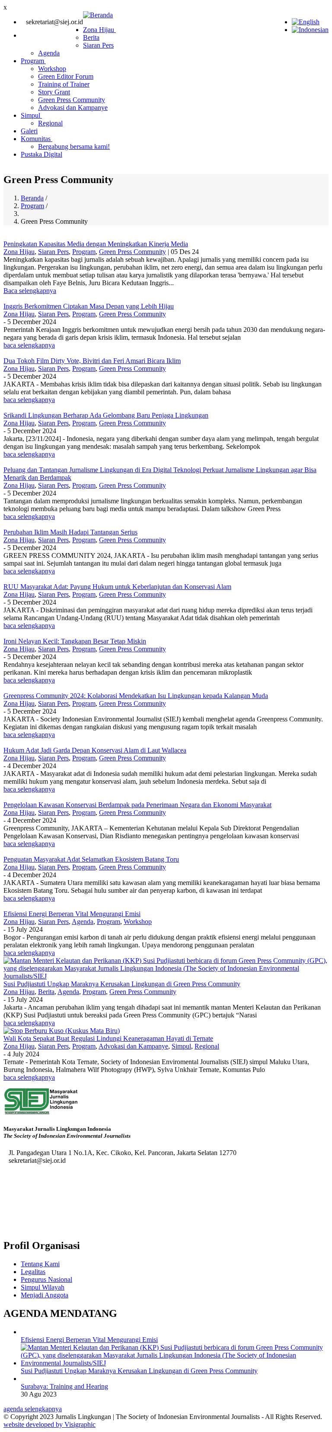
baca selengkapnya (29, 345)
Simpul (31, 115)
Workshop (52, 68)
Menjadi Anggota (44, 1295)
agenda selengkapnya (32, 1409)
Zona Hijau (99, 29)
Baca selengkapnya (29, 290)
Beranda (32, 198)
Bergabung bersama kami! (74, 146)
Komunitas (36, 138)
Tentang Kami (40, 1264)
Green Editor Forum (65, 76)
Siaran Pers (98, 45)
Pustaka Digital (41, 154)
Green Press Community (71, 99)
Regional (50, 123)
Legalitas (33, 1271)
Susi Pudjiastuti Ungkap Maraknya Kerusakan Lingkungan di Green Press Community (139, 1370)
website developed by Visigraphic (49, 1424)
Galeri (29, 131)
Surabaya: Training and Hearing (64, 1386)
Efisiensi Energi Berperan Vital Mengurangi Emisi (89, 1339)
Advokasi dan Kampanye (73, 107)
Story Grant (54, 92)
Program (33, 60)
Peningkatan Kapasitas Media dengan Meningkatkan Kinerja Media (95, 244)
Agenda (49, 53)
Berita (91, 37)
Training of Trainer (63, 84)
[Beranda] (98, 15)
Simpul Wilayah (42, 1287)
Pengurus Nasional (46, 1279)
